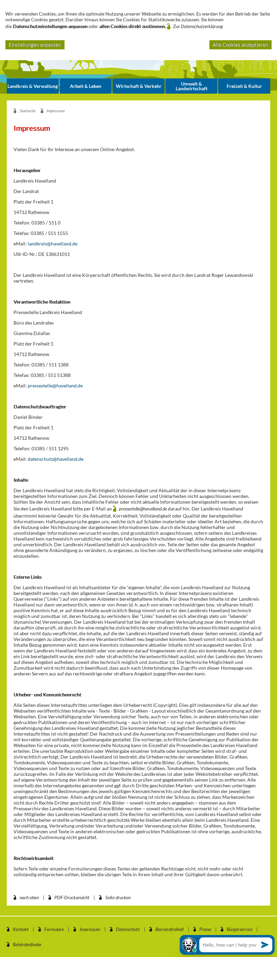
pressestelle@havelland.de (55, 385)
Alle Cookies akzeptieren (240, 45)
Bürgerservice (239, 929)
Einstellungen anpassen (35, 45)
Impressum (90, 929)
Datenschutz (128, 929)
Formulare (54, 929)
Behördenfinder (27, 944)
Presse (205, 929)
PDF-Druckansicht (72, 897)
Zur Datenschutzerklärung (198, 26)
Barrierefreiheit (169, 929)
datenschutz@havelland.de (55, 459)
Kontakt (21, 929)
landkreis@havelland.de (52, 243)
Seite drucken (118, 897)
